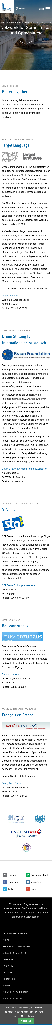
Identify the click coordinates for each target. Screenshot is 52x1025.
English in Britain (7, 6)
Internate (8, 959)
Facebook (13, 882)
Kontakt (22, 8)
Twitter (11, 889)
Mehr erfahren (27, 1016)
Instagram (36, 882)
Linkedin (12, 875)
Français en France (12, 783)
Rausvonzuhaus (10, 674)
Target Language (10, 295)
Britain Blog (9, 979)
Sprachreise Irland (13, 998)
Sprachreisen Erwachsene (16, 946)
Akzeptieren (26, 1020)
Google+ (35, 889)
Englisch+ (8, 966)
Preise (6, 940)
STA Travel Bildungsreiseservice (18, 585)
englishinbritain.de (11, 22)
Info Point (8, 972)
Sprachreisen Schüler (14, 953)
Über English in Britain (36, 22)
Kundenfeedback (39, 875)
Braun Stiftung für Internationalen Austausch (24, 468)
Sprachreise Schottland (15, 992)
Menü (41, 9)
